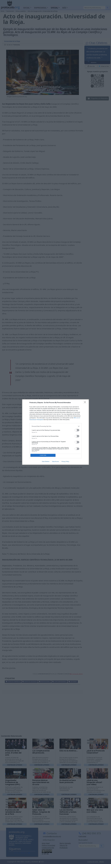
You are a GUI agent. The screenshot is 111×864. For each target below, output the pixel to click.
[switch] (77, 430)
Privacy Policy (65, 461)
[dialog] (55, 432)
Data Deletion (45, 461)
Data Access (55, 461)
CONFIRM (43, 455)
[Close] (85, 402)
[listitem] (55, 426)
